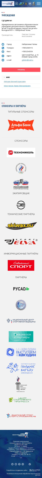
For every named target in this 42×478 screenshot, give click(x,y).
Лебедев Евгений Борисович (15, 81)
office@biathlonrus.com (23, 456)
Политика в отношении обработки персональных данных (23, 474)
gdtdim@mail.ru (27, 60)
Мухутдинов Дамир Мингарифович (17, 86)
